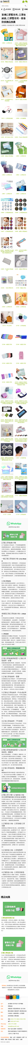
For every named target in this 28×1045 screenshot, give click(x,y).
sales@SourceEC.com (13, 1026)
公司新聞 (22, 1013)
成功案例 (10, 1003)
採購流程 (10, 1008)
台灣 (14, 1037)
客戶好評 (15, 1003)
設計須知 (23, 1008)
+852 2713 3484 (15, 1019)
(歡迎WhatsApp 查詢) (14, 527)
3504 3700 (22, 1019)
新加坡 (10, 1039)
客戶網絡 (20, 1003)
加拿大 (17, 1039)
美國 (13, 1039)
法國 (21, 1039)
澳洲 (6, 1039)
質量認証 (10, 1006)
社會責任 (10, 1013)
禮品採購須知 (16, 1008)
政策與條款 (11, 1016)
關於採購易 (11, 1011)
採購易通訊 (16, 1013)
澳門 (23, 1037)
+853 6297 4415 (15, 1021)
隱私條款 (16, 1016)
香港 (11, 1037)
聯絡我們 (16, 1011)
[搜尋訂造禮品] (25, 5)
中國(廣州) (18, 1037)
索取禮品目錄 (23, 1011)
